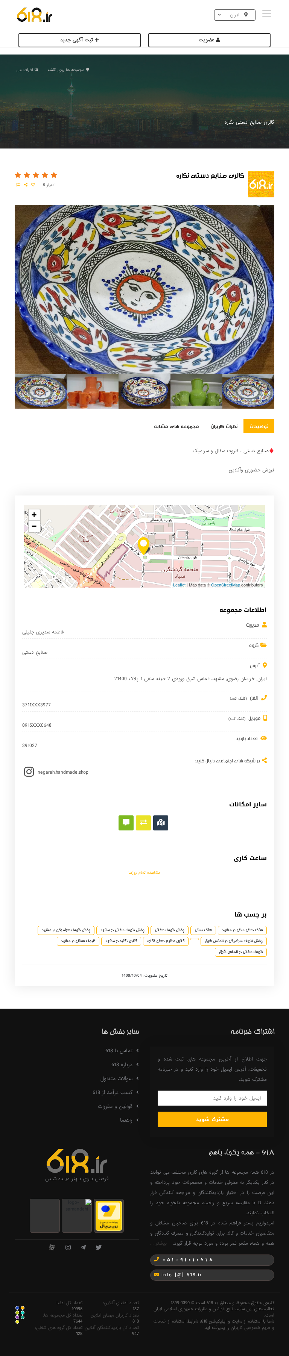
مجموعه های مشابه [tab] (176, 426)
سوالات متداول (116, 1078)
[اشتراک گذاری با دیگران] (25, 185)
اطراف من (25, 70)
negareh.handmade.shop (63, 772)
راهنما (126, 1120)
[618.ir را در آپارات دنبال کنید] (52, 1248)
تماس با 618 (118, 1051)
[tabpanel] (41, 393)
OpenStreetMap (225, 585)
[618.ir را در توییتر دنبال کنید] (99, 1248)
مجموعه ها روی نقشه (66, 70)
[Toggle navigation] (267, 14)
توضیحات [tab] (258, 426)
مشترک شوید (212, 1119)
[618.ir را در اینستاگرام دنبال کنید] (68, 1248)
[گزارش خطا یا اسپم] (18, 185)
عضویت (207, 40)
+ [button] (34, 515)
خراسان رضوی (241, 678)
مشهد (218, 678)
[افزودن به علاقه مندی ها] (33, 185)
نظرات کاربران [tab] (224, 426)
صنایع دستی (34, 652)
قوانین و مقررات (115, 1106)
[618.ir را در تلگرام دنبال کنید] (83, 1248)
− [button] (34, 526)
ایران (262, 678)
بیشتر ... (158, 1243)
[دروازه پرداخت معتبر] (109, 1215)
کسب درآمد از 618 (112, 1092)
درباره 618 (121, 1065)
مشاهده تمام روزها (144, 873)
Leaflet (179, 585)
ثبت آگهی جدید (77, 40)
